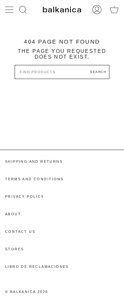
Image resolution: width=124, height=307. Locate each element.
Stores (14, 249)
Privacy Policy (24, 196)
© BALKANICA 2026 (26, 292)
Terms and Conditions (34, 179)
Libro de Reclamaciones (37, 266)
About (13, 214)
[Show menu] (10, 9)
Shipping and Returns (34, 161)
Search (98, 72)
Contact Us (20, 231)
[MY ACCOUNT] (97, 9)
